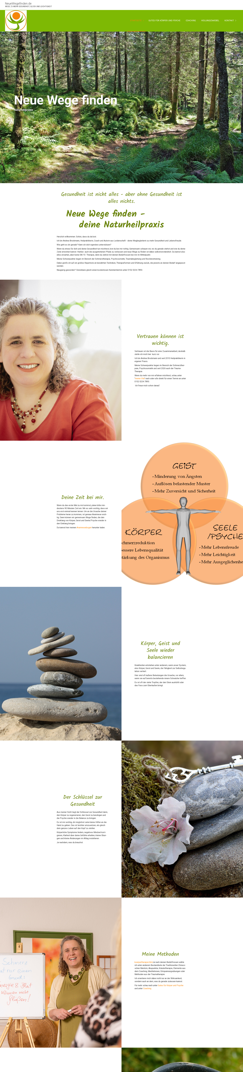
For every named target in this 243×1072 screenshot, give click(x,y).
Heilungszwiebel (210, 20)
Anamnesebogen (84, 527)
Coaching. (147, 988)
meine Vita (139, 378)
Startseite (136, 20)
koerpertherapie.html (144, 962)
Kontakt (229, 20)
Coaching (191, 20)
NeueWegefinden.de (18, 3)
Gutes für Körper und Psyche (164, 20)
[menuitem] (136, 21)
